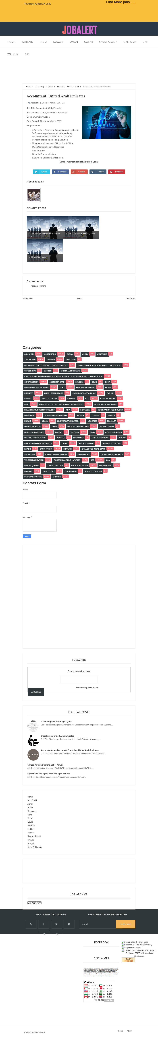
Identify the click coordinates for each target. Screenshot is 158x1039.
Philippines (78, 438)
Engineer (28, 393)
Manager (111, 421)
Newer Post (28, 298)
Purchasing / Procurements (38, 443)
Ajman (70, 354)
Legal (45, 421)
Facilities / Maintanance (84, 393)
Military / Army (107, 427)
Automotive (30, 360)
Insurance (29, 415)
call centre (49, 471)
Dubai (44, 102)
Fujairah (71, 399)
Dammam (79, 382)
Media (54, 427)
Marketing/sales (32, 427)
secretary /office (33, 477)
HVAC (26, 404)
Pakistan (61, 438)
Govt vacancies (107, 399)
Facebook (62, 172)
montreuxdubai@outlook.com (82, 161)
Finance (52, 102)
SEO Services (139, 956)
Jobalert (79, 30)
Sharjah (67, 449)
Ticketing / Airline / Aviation (67, 460)
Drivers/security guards (36, 388)
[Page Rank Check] (131, 948)
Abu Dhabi (29, 354)
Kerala (111, 415)
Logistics (92, 421)
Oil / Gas (75, 432)
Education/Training (85, 388)
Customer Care (56, 382)
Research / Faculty (112, 443)
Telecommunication (34, 460)
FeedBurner (93, 687)
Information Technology (110, 410)
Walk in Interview (79, 466)
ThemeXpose (39, 1032)
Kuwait (27, 421)
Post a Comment (38, 286)
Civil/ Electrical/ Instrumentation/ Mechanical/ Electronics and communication (63, 376)
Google (81, 172)
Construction (31, 382)
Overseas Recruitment (35, 438)
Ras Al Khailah (34, 836)
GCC (58, 102)
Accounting (36, 102)
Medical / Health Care (78, 427)
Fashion (110, 393)
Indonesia (85, 410)
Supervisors (83, 454)
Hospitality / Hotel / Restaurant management (61, 404)
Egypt (108, 388)
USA (108, 460)
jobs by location (93, 471)
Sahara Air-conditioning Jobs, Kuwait (45, 765)
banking (28, 471)
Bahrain (51, 360)
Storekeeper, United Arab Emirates (57, 736)
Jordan (95, 415)
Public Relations (100, 438)
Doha (107, 382)
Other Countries (113, 432)
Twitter (44, 172)
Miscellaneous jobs (34, 432)
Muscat (58, 432)
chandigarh (71, 471)
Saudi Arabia (46, 449)
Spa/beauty (29, 454)
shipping (57, 477)
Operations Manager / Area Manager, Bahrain (48, 774)
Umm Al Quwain (31, 466)
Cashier (48, 371)
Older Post (130, 298)
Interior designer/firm (56, 415)
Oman (92, 432)
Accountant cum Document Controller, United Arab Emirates (70, 750)
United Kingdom (55, 466)
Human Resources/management (39, 410)
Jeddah (80, 415)
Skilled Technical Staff (93, 449)
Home (79, 298)
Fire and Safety (49, 399)
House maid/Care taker (105, 404)
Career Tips (30, 371)
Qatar (65, 443)
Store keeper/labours (56, 454)
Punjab (122, 438)
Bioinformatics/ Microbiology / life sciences (99, 365)
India (68, 410)
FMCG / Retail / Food (53, 393)
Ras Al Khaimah (86, 443)
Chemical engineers (70, 371)
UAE (63, 102)
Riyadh (27, 449)
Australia (102, 354)
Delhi (94, 382)
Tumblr (100, 172)
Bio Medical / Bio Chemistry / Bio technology (46, 365)
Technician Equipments (112, 454)
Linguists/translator (68, 421)
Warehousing (105, 466)
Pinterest (119, 172)
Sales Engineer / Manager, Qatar (56, 721)
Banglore (71, 360)
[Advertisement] (79, 76)
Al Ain (85, 354)
